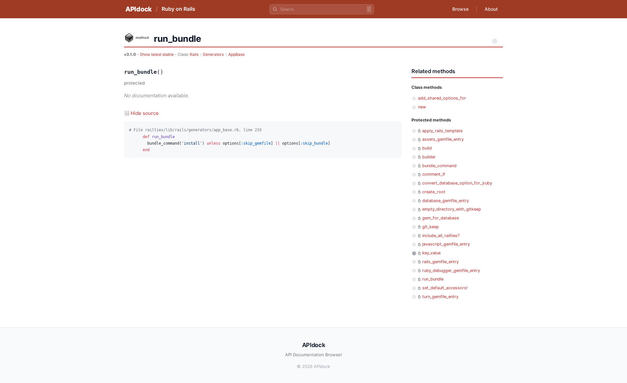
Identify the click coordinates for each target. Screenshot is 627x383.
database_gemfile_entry (445, 200)
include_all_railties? (440, 235)
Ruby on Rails (178, 9)
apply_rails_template (442, 130)
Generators (213, 54)
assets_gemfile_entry (443, 139)
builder (429, 156)
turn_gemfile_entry (440, 296)
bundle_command (439, 165)
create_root (433, 191)
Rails (194, 54)
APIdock (138, 9)
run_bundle (432, 279)
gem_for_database (440, 217)
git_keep (430, 226)
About (491, 9)
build (427, 148)
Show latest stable (157, 54)
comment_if (433, 174)
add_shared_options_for (442, 98)
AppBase (236, 54)
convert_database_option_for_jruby (457, 183)
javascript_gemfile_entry (446, 244)
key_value (431, 252)
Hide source (145, 113)
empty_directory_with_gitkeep (451, 209)
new (422, 106)
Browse (460, 9)
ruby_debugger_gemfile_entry (451, 270)
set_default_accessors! (445, 287)
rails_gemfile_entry (440, 261)
